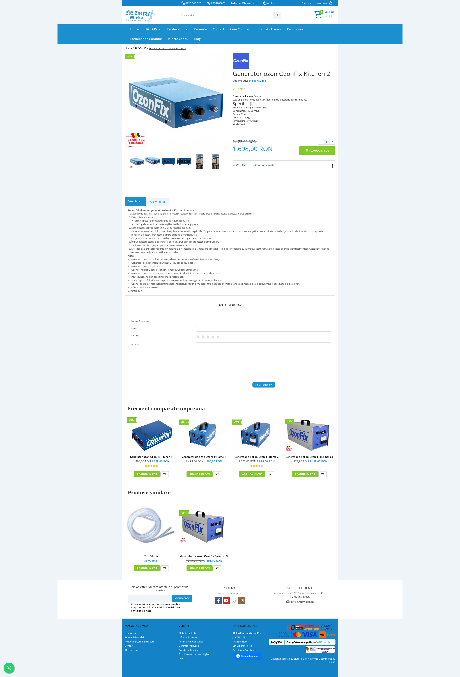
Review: (135, 344)
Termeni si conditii (134, 637)
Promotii (200, 29)
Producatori (176, 29)
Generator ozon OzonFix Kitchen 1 (151, 457)
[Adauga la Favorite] (164, 474)
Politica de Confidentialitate (139, 641)
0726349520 (302, 596)
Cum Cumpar (240, 29)
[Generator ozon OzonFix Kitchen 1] (151, 434)
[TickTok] (234, 600)
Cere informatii (264, 165)
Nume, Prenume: (140, 321)
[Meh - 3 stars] (207, 336)
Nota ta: (135, 335)
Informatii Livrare (268, 29)
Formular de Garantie (146, 39)
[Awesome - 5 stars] (217, 336)
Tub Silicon (151, 556)
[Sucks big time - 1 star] (197, 336)
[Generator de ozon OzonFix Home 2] (256, 435)
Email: (134, 328)
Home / (129, 48)
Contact (218, 29)
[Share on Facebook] (332, 166)
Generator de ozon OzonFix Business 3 (309, 457)
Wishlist (240, 165)
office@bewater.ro (246, 3)
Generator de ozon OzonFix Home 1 (204, 457)
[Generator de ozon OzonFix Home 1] (203, 435)
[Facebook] (218, 600)
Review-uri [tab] (156, 202)
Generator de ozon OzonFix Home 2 (256, 457)
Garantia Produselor (189, 645)
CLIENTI (184, 626)
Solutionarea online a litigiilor (194, 654)
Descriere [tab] (133, 201)
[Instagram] (241, 600)
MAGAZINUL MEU (136, 626)
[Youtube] (226, 600)
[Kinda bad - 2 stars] (202, 336)
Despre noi (295, 29)
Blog (197, 39)
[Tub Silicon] (151, 527)
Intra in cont (323, 3)
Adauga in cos (318, 150)
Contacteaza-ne (249, 656)
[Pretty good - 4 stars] (212, 336)
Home (134, 29)
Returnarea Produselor (191, 641)
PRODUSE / (142, 48)
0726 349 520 (193, 3)
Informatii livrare (188, 637)
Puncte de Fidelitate (189, 650)
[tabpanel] (176, 103)
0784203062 (218, 3)
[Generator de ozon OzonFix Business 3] (309, 435)
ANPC (182, 658)
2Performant (132, 650)
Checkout (306, 3)
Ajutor (270, 3)
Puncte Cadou (178, 39)
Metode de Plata (187, 633)
